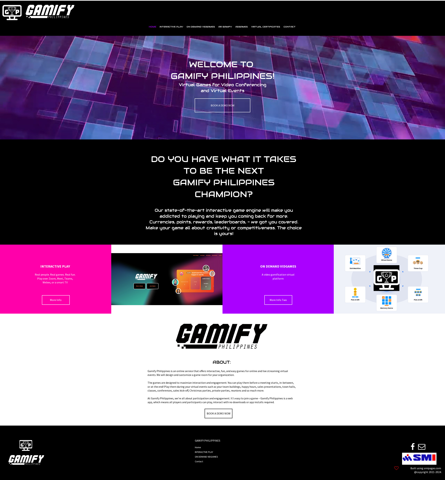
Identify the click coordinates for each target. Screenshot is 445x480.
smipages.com (432, 468)
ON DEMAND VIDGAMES (206, 456)
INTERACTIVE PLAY (204, 452)
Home (198, 447)
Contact (199, 461)
